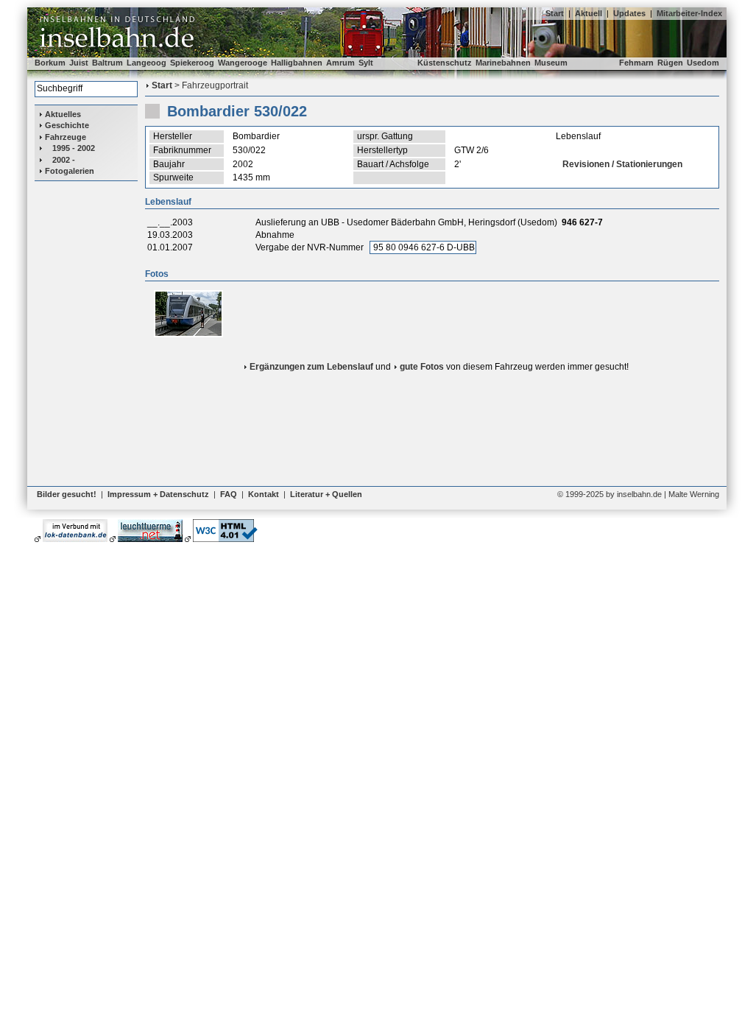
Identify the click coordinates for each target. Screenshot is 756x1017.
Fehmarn (636, 62)
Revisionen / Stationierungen (622, 164)
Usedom (703, 62)
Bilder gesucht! (66, 494)
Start (554, 13)
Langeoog (146, 62)
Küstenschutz (444, 62)
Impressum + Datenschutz (158, 494)
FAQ (228, 494)
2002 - (63, 159)
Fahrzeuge (65, 137)
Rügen (670, 62)
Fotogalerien (69, 170)
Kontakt (263, 494)
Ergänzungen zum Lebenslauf (311, 367)
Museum (551, 62)
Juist (78, 62)
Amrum (340, 62)
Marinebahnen (503, 62)
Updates (629, 13)
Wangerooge (242, 62)
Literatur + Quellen (326, 494)
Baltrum (107, 62)
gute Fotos (422, 367)
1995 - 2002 (73, 148)
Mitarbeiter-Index (689, 13)
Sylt (365, 62)
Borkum (50, 62)
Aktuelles (63, 114)
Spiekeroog (192, 62)
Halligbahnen (296, 62)
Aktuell (588, 13)
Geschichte (67, 125)
